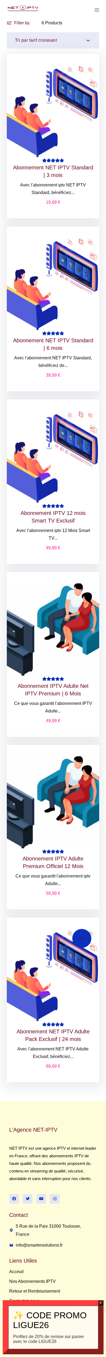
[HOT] (53, 974)
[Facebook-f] (14, 1199)
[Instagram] (55, 1199)
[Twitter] (27, 1199)
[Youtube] (41, 1199)
